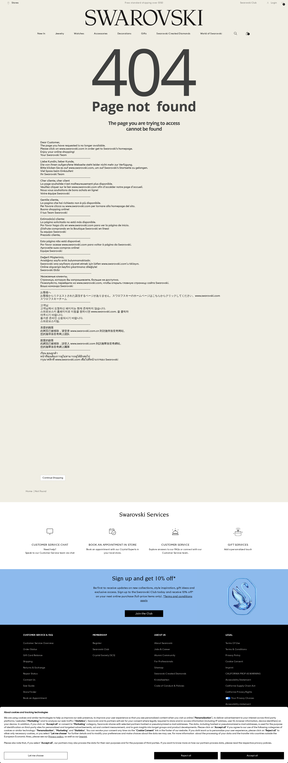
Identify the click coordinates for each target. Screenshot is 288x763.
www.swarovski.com (71, 148)
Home (29, 491)
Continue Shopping (52, 478)
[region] (144, 3)
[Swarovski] (144, 18)
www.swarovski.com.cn (84, 331)
